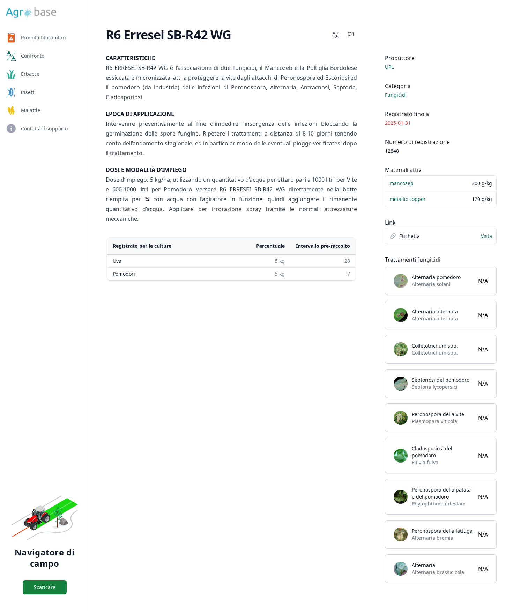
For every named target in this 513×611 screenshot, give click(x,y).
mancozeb (401, 183)
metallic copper (407, 199)
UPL (389, 67)
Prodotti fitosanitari (43, 37)
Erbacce (30, 74)
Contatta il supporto (44, 128)
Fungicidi (396, 95)
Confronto (32, 55)
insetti (28, 92)
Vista (486, 236)
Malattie (30, 110)
